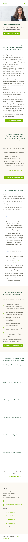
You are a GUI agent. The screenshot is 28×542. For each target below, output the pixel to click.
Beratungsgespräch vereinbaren (14, 177)
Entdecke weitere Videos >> (14, 476)
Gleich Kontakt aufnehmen (14, 120)
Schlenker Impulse (10, 512)
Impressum (16, 536)
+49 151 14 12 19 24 (11, 501)
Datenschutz (6, 538)
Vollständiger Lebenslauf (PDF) (15, 170)
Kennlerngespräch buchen (11, 33)
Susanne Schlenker (10, 515)
